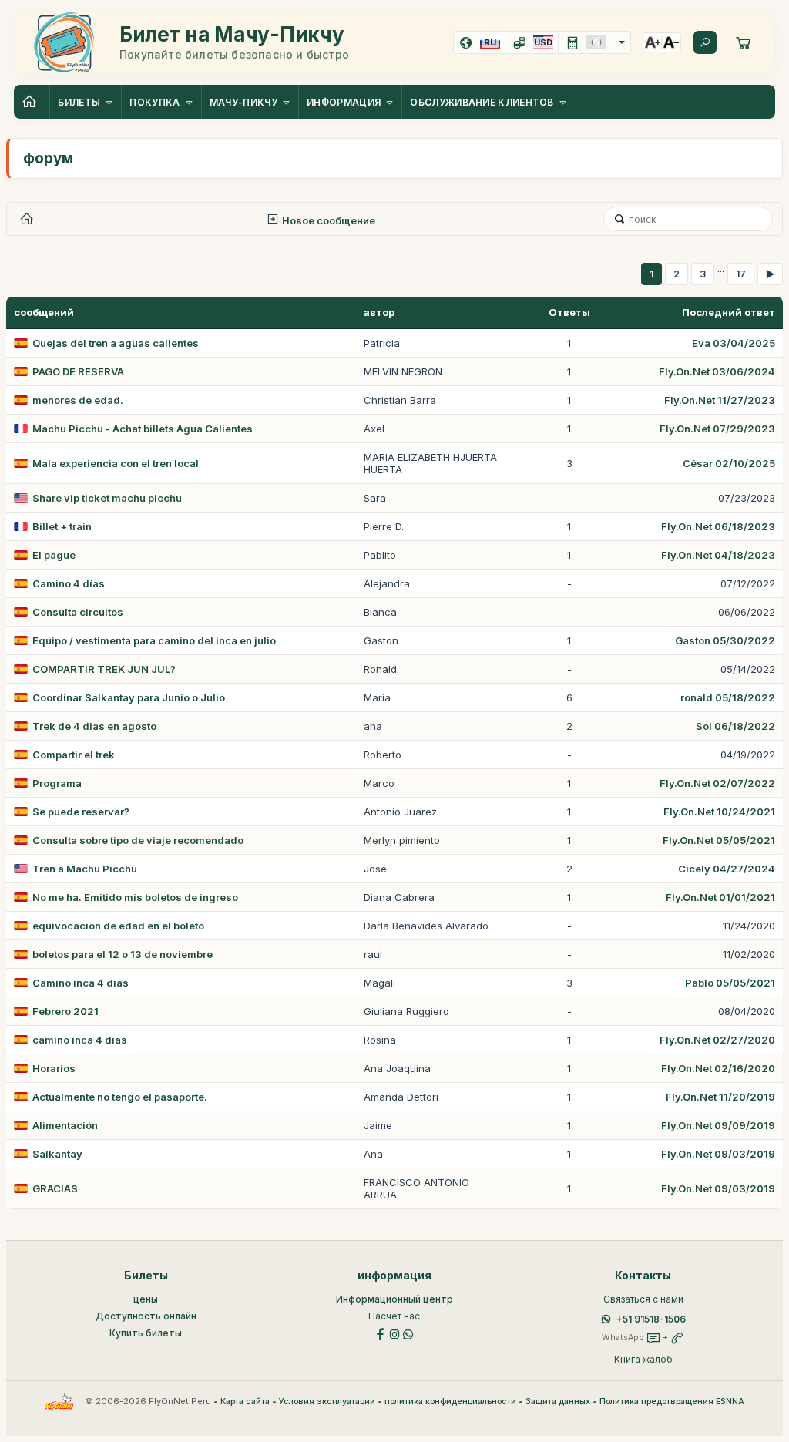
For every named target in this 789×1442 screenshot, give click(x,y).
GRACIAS (55, 1188)
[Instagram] (394, 1333)
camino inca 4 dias (79, 1040)
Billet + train (62, 526)
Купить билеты (145, 1333)
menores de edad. (77, 400)
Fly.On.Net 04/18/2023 (718, 555)
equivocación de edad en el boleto (118, 925)
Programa (57, 783)
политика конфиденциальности (450, 1402)
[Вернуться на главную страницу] (31, 102)
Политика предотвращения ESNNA (671, 1402)
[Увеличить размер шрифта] (652, 42)
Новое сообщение (327, 220)
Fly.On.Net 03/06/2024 (717, 371)
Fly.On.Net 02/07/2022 (717, 783)
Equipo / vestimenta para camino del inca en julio (154, 640)
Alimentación (65, 1125)
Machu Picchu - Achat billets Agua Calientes (142, 428)
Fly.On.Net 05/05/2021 (719, 840)
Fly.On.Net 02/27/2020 (717, 1040)
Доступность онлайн (146, 1316)
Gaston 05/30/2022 (725, 640)
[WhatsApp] (408, 1333)
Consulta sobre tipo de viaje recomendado (137, 840)
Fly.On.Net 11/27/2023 (719, 400)
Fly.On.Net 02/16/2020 (718, 1068)
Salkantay (57, 1154)
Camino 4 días (68, 583)
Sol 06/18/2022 (735, 726)
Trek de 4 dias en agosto (94, 726)
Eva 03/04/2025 (733, 343)
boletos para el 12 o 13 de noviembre (122, 954)
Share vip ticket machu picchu (107, 498)
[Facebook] (381, 1333)
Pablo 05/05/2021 (730, 982)
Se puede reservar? (80, 811)
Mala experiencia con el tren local (115, 463)
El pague (54, 555)
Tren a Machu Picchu (84, 868)
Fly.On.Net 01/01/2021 (720, 897)
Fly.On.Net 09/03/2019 (718, 1154)
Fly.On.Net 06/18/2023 (718, 526)
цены (145, 1299)
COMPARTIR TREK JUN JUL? (104, 669)
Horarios (54, 1068)
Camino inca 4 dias (80, 982)
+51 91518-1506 (651, 1319)
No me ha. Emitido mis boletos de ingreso (135, 897)
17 (741, 274)
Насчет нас (394, 1316)
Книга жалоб (643, 1359)
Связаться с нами (643, 1299)
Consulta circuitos (77, 612)
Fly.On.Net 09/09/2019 (718, 1125)
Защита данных (557, 1402)
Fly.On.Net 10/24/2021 (719, 811)
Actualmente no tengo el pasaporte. (119, 1097)
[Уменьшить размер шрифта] (671, 42)
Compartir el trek (73, 754)
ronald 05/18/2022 (727, 697)
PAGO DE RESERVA (78, 371)
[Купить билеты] (743, 42)
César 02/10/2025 (729, 463)
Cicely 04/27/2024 (726, 868)
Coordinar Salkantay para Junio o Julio (128, 697)
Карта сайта (245, 1402)
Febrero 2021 (65, 1011)
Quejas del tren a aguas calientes (115, 343)
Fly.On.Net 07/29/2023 (717, 428)
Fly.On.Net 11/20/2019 (720, 1097)
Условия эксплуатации (327, 1402)
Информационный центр (394, 1299)
